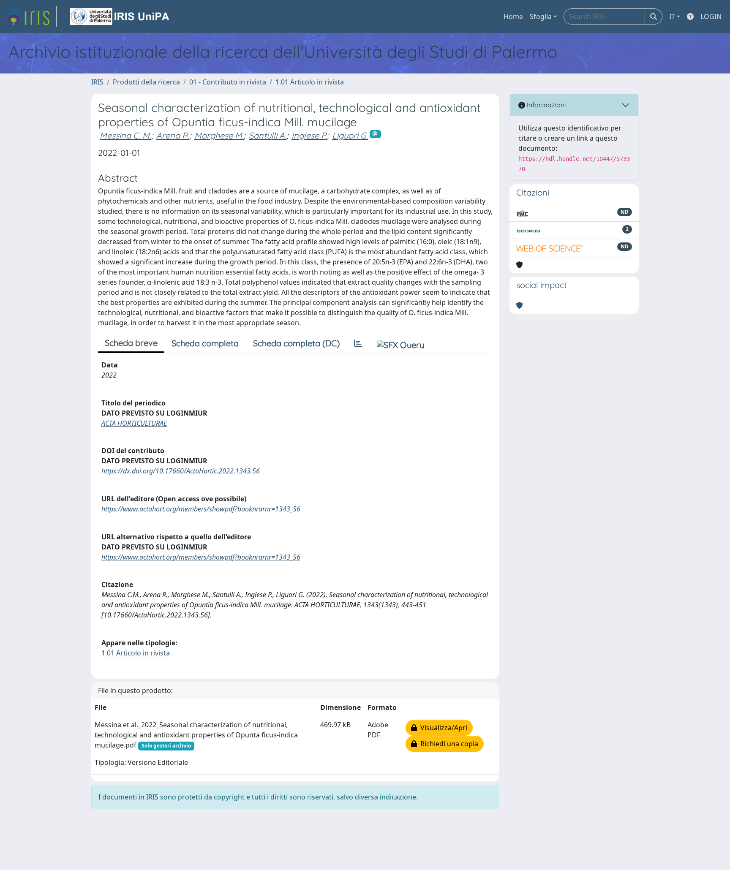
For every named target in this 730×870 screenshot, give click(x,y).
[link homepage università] (120, 16)
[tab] (358, 343)
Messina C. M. (125, 135)
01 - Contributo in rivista (227, 82)
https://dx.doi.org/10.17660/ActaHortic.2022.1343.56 (180, 471)
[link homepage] (31, 16)
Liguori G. (350, 135)
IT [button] (672, 16)
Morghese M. (219, 135)
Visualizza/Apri (442, 727)
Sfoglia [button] (541, 16)
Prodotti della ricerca (146, 82)
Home (513, 16)
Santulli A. (267, 135)
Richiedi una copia (447, 743)
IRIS (97, 82)
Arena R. (172, 135)
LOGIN (711, 16)
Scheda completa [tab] (205, 343)
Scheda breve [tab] (131, 342)
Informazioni (545, 105)
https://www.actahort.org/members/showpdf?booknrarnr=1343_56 (200, 509)
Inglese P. (309, 135)
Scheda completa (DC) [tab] (296, 343)
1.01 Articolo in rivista (309, 82)
